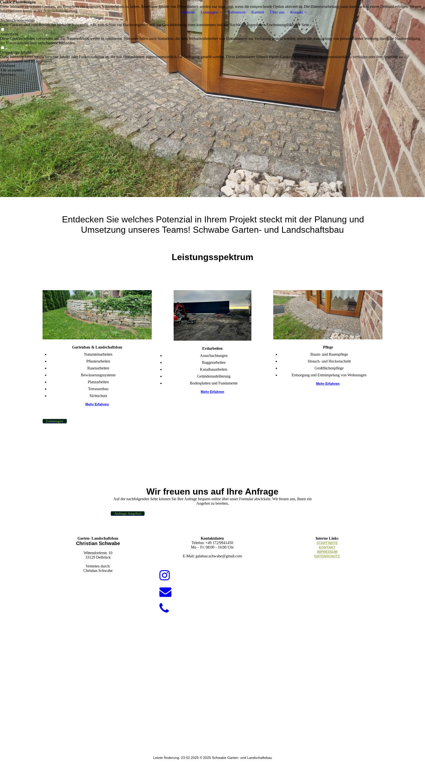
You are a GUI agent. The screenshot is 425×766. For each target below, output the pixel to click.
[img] (73, 12)
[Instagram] (164, 575)
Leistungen (209, 12)
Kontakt (296, 12)
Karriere (257, 12)
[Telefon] (164, 608)
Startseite (188, 12)
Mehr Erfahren (97, 404)
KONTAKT (327, 547)
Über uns (277, 12)
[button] (212, 66)
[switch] (2, 30)
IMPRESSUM (327, 552)
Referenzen (236, 12)
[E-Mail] (165, 592)
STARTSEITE (327, 543)
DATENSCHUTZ (327, 556)
